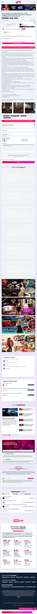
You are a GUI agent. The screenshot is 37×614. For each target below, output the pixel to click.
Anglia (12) (33, 577)
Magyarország (31, 384)
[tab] (7, 494)
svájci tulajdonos (7, 117)
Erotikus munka (5, 18)
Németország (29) (20, 577)
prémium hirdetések (15, 115)
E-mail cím (4, 130)
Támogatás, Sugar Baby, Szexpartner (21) (18, 586)
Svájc (11, 18)
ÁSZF (18, 597)
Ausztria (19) (27, 577)
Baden (16, 18)
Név (3, 126)
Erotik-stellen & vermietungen (29, 502)
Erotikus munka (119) (6, 586)
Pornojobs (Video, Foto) (30, 510)
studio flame (24, 115)
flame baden (6, 115)
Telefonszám (6, 134)
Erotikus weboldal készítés (7, 595)
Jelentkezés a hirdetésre (17, 612)
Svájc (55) (13, 577)
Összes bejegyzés (6, 435)
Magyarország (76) (6, 577)
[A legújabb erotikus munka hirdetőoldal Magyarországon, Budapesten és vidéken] (18, 1)
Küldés (18, 162)
